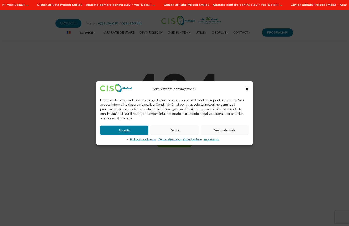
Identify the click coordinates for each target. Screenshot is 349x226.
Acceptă (124, 130)
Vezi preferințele (224, 130)
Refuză (174, 130)
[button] (247, 89)
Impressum (211, 139)
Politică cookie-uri (143, 139)
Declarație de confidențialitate (180, 139)
